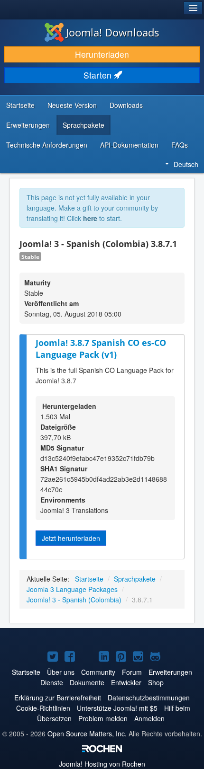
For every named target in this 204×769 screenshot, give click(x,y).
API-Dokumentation (129, 145)
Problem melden (103, 718)
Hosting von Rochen (102, 764)
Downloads (126, 105)
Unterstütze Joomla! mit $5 (117, 708)
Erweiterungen (28, 125)
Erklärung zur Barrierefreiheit (57, 697)
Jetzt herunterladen (71, 538)
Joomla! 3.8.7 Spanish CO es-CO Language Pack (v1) (101, 348)
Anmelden (149, 718)
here (90, 218)
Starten (98, 75)
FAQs (179, 145)
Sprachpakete (83, 125)
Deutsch (186, 164)
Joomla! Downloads (112, 32)
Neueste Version (72, 105)
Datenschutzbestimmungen (149, 697)
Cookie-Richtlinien (43, 708)
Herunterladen (102, 54)
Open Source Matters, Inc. (87, 733)
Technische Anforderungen (46, 145)
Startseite (20, 105)
